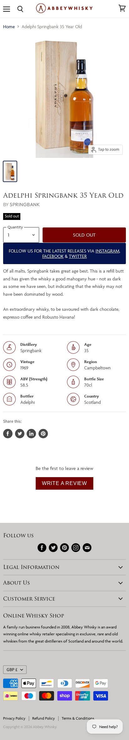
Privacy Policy (14, 718)
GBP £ (12, 670)
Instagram (107, 250)
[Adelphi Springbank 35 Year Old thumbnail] (10, 171)
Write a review (64, 483)
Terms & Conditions (78, 718)
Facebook (53, 256)
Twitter (78, 256)
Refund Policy (43, 718)
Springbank (25, 204)
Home (9, 26)
